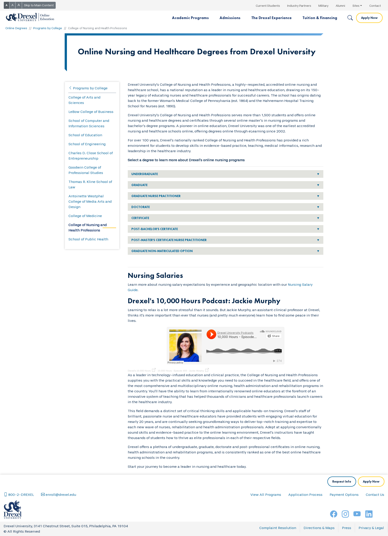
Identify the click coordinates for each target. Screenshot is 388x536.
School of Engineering (87, 144)
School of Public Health (88, 239)
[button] (190, 18)
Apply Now (369, 18)
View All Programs (265, 494)
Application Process (305, 494)
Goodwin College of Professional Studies (85, 170)
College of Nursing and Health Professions (87, 227)
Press (346, 528)
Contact (375, 6)
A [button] (6, 5)
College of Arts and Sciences (84, 100)
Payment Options (344, 494)
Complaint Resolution (277, 528)
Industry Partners (299, 6)
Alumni (340, 6)
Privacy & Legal (371, 528)
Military (323, 6)
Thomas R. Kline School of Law (90, 184)
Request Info (341, 481)
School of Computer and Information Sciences (88, 123)
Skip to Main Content (39, 5)
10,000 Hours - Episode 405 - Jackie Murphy (181, 370)
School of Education (85, 135)
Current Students (268, 6)
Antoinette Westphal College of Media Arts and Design (90, 201)
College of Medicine (85, 216)
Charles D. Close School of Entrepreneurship (90, 155)
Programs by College (47, 28)
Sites (356, 6)
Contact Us (375, 494)
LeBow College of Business (90, 112)
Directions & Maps (319, 528)
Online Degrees (16, 28)
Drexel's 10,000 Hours (139, 370)
